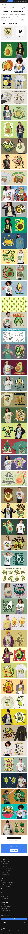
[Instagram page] (10, 930)
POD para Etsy (4, 872)
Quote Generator (5, 914)
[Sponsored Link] (8, 31)
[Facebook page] (12, 930)
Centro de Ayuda (5, 886)
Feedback (3, 900)
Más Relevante (12, 23)
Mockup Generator (6, 908)
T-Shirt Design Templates (7, 867)
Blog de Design (5, 861)
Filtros (4, 23)
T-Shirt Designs (5, 863)
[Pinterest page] (14, 930)
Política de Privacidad (6, 884)
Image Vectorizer (5, 910)
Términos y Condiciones (7, 882)
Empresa (3, 894)
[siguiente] (16, 841)
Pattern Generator (5, 915)
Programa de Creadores (7, 891)
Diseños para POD (5, 870)
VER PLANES (14, 850)
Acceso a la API (5, 896)
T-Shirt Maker (4, 912)
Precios (3, 880)
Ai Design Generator (6, 906)
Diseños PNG (4, 865)
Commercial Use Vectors (7, 868)
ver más (4, 39)
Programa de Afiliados (6, 893)
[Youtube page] (16, 930)
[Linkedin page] (18, 930)
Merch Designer (5, 905)
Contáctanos (4, 898)
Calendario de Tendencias (8, 876)
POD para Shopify (5, 874)
